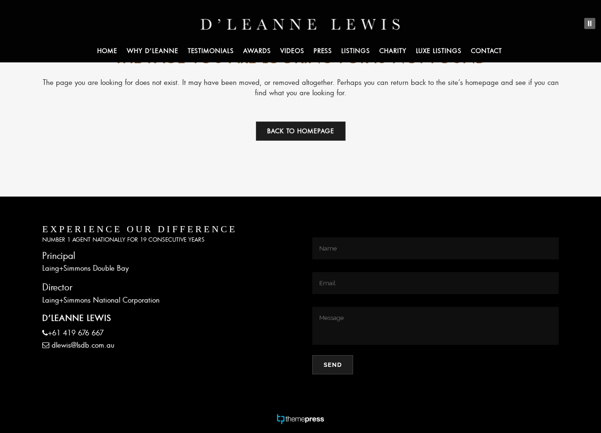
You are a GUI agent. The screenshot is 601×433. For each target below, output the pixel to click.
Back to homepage (300, 131)
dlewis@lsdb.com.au (83, 344)
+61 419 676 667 (76, 332)
